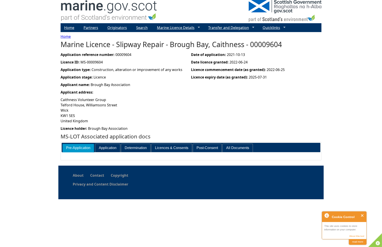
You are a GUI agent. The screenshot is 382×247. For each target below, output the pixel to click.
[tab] (78, 148)
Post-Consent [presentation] (207, 148)
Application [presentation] (108, 148)
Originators (117, 27)
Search (142, 27)
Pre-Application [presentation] (78, 148)
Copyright (119, 175)
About (78, 175)
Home (66, 36)
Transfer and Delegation (227, 27)
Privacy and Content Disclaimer (100, 184)
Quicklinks (269, 27)
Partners (91, 27)
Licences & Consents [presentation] (171, 148)
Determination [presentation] (136, 148)
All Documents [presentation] (237, 148)
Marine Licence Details (174, 27)
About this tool (356, 236)
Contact (97, 175)
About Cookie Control (326, 215)
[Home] (109, 11)
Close (362, 215)
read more (357, 241)
